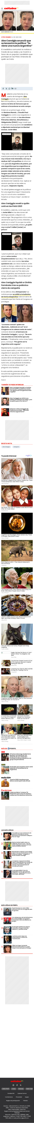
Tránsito (25, 1100)
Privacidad (19, 1097)
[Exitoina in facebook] (17, 1085)
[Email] (15, 89)
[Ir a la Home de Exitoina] (11, 8)
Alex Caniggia (6, 446)
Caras (13, 1089)
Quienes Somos (22, 1093)
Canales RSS (10, 1093)
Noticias (21, 1089)
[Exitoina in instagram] (13, 1085)
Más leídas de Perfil (9, 905)
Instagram (16, 446)
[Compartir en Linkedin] (12, 88)
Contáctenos (9, 1097)
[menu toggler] (2, 8)
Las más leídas (7, 830)
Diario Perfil (6, 1089)
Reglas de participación (13, 1100)
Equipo (27, 1097)
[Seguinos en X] (20, 1085)
